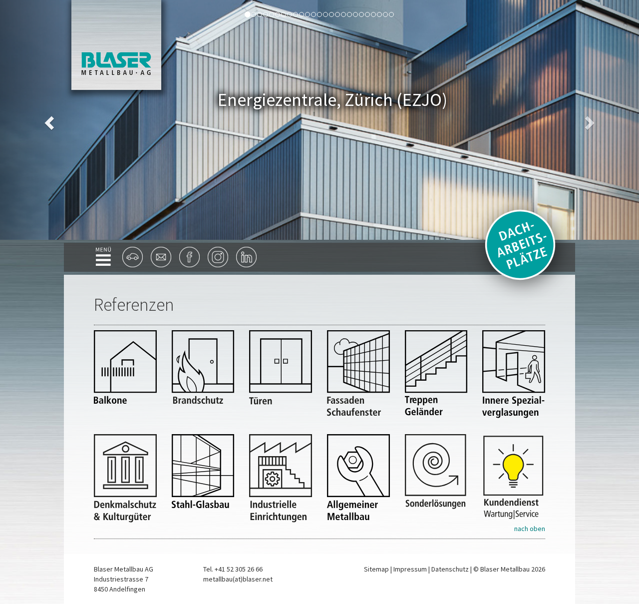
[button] (48, 120)
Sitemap (376, 569)
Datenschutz (450, 569)
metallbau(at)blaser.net (238, 579)
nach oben (529, 528)
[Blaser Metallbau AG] (116, 43)
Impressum (410, 569)
